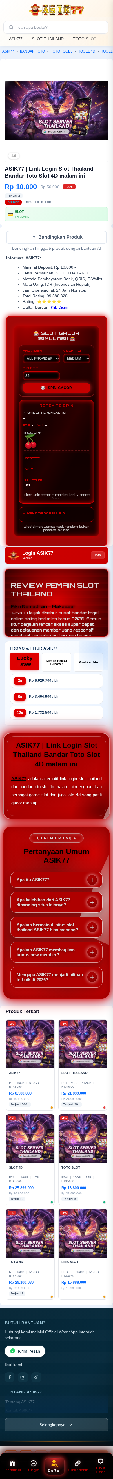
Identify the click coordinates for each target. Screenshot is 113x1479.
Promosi (12, 1470)
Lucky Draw (24, 662)
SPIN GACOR (56, 388)
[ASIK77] (56, 10)
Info (98, 556)
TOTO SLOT (84, 39)
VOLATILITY (74, 351)
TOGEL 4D (86, 51)
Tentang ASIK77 (20, 1402)
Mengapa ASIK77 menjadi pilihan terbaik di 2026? (50, 978)
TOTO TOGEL (61, 51)
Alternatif (78, 1470)
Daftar (54, 1471)
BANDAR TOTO (32, 51)
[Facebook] (9, 1378)
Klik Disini (59, 308)
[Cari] (11, 27)
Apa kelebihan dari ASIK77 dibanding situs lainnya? (43, 903)
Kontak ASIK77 (18, 1411)
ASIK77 (16, 39)
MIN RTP (30, 368)
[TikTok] (36, 1378)
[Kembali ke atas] (102, 1453)
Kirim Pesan (29, 1352)
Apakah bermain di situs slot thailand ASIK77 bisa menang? (47, 928)
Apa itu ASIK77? (33, 880)
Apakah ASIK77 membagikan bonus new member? (46, 953)
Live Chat (100, 1470)
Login (33, 1470)
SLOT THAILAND (48, 39)
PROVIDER (32, 351)
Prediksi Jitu (88, 662)
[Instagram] (23, 1378)
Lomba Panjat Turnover (56, 663)
